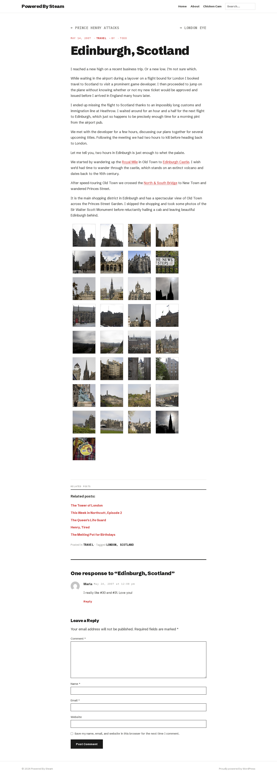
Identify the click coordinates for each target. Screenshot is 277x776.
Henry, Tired (80, 527)
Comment (78, 638)
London (111, 544)
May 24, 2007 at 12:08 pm (114, 583)
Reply (87, 601)
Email (75, 700)
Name (75, 684)
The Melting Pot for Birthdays (93, 534)
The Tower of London (87, 505)
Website (76, 717)
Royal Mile (130, 162)
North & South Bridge (160, 183)
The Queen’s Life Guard (88, 520)
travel (101, 38)
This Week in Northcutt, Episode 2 (96, 513)
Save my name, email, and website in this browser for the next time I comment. (127, 733)
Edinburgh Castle (176, 162)
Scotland (127, 544)
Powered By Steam (43, 6)
